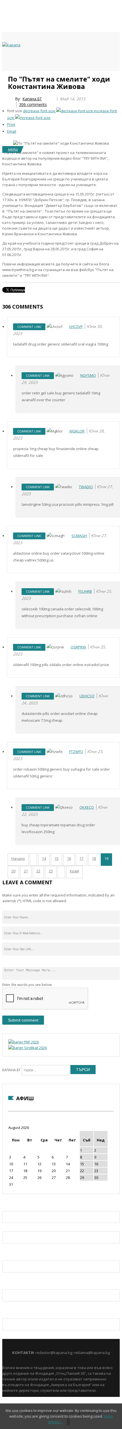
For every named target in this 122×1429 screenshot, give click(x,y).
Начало (18, 858)
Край (74, 870)
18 (94, 858)
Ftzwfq (76, 751)
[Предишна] (33, 859)
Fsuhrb (85, 591)
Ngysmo (88, 375)
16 (69, 858)
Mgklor (77, 431)
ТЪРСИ (83, 1069)
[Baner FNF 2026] (23, 1042)
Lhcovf (76, 326)
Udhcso (86, 695)
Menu (5, 77)
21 (26, 870)
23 (51, 870)
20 (13, 870)
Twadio (86, 486)
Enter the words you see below (27, 984)
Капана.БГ (32, 98)
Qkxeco (86, 807)
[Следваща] (61, 872)
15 (56, 858)
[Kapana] (11, 44)
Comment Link (29, 327)
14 (44, 858)
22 (38, 870)
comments (33, 104)
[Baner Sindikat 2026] (27, 1047)
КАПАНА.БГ (11, 1070)
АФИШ (13, 149)
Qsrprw (78, 647)
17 (81, 858)
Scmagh (79, 535)
